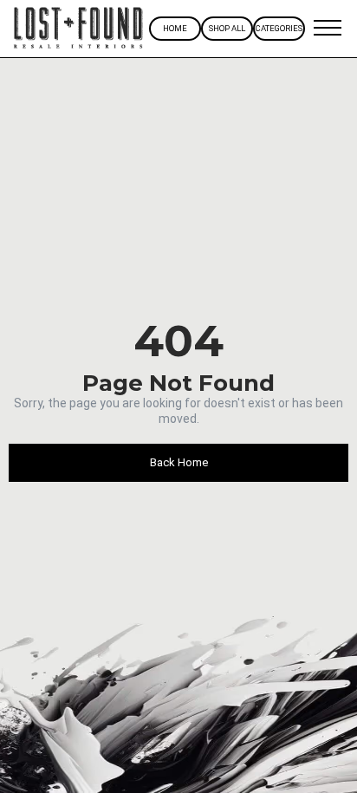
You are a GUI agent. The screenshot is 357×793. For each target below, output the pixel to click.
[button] (326, 28)
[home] (79, 28)
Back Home (179, 462)
